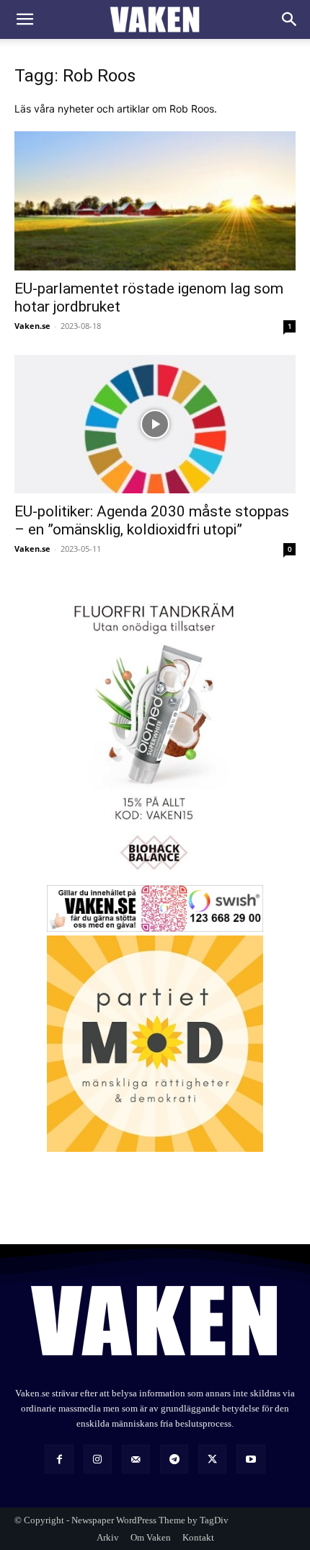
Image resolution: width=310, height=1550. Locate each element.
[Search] (290, 19)
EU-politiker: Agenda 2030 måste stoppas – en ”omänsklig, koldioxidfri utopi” (151, 520)
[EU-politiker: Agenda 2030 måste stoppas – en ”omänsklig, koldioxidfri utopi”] (155, 424)
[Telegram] (174, 1459)
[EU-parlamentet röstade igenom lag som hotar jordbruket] (155, 200)
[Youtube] (250, 1459)
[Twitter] (212, 1459)
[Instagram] (98, 1459)
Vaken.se (32, 325)
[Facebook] (59, 1459)
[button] (24, 19)
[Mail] (136, 1459)
